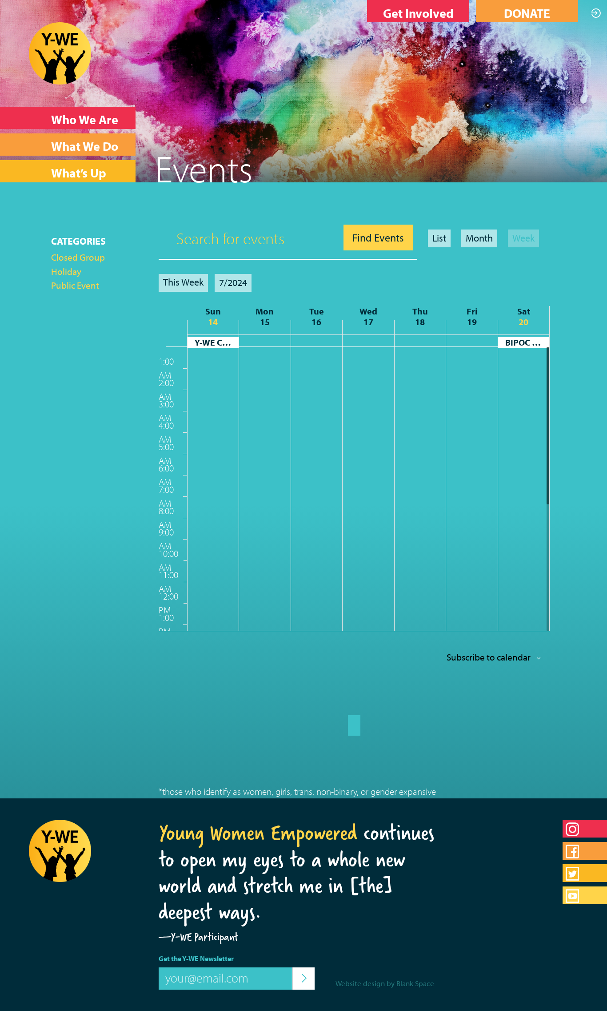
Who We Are (84, 119)
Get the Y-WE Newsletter (196, 958)
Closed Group (78, 257)
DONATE (527, 13)
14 (213, 321)
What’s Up (78, 173)
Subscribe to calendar (489, 657)
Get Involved (418, 13)
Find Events (378, 237)
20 (523, 321)
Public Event (75, 285)
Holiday (66, 271)
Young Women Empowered (258, 833)
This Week (183, 282)
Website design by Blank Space (384, 983)
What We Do (84, 146)
